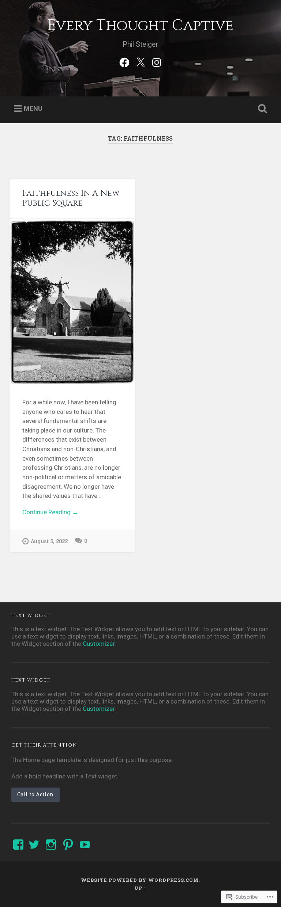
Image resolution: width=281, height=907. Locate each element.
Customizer (99, 643)
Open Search (261, 108)
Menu (33, 108)
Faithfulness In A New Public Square (71, 198)
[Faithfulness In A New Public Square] (72, 302)
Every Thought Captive (140, 25)
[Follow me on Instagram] (156, 61)
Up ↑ (140, 888)
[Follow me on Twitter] (140, 61)
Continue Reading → (50, 512)
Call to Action (35, 794)
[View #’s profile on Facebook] (18, 844)
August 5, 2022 (49, 541)
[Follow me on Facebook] (124, 61)
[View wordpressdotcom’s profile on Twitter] (34, 844)
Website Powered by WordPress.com (140, 880)
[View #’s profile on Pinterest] (68, 844)
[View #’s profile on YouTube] (85, 844)
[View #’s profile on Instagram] (51, 844)
